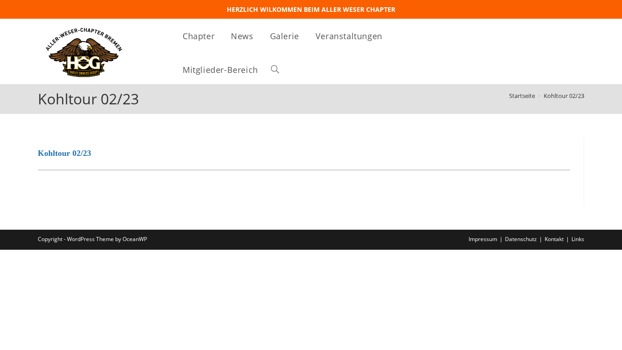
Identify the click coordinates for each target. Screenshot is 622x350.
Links (577, 239)
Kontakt (554, 239)
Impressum (483, 239)
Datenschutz (521, 239)
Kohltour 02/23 (564, 96)
